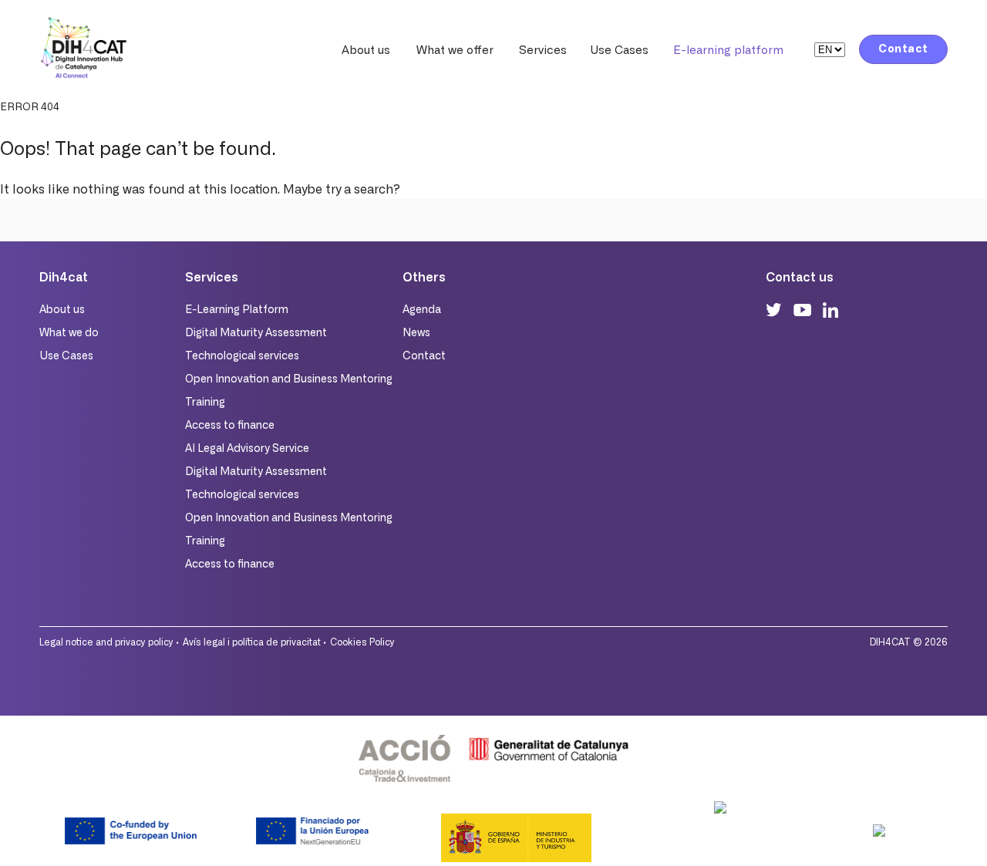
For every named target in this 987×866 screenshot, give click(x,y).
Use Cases (619, 50)
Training (205, 402)
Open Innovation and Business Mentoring (288, 379)
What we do (69, 333)
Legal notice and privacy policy (106, 642)
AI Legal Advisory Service (247, 448)
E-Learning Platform (236, 310)
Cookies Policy (362, 642)
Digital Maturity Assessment (256, 333)
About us (366, 50)
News (416, 333)
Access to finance (230, 425)
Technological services (242, 356)
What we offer (455, 50)
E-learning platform (728, 50)
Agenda (422, 310)
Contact (903, 49)
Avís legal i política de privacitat (252, 642)
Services (543, 50)
